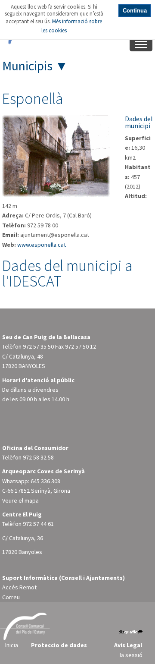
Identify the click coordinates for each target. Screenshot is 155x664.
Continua (135, 10)
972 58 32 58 (38, 457)
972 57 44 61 (38, 524)
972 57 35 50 (38, 346)
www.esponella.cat (41, 245)
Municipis (27, 65)
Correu (11, 597)
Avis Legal (128, 645)
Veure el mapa (20, 500)
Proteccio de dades (59, 645)
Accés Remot (19, 587)
